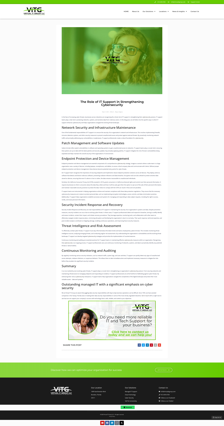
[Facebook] (107, 423)
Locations (163, 11)
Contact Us (195, 11)
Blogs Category (119, 112)
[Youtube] (102, 423)
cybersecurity (146, 117)
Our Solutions (148, 11)
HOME (126, 11)
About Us (135, 11)
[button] (139, 345)
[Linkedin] (112, 423)
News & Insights (178, 11)
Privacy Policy (112, 416)
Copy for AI (218, 417)
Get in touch (145, 296)
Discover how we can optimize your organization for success (86, 370)
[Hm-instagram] (117, 423)
